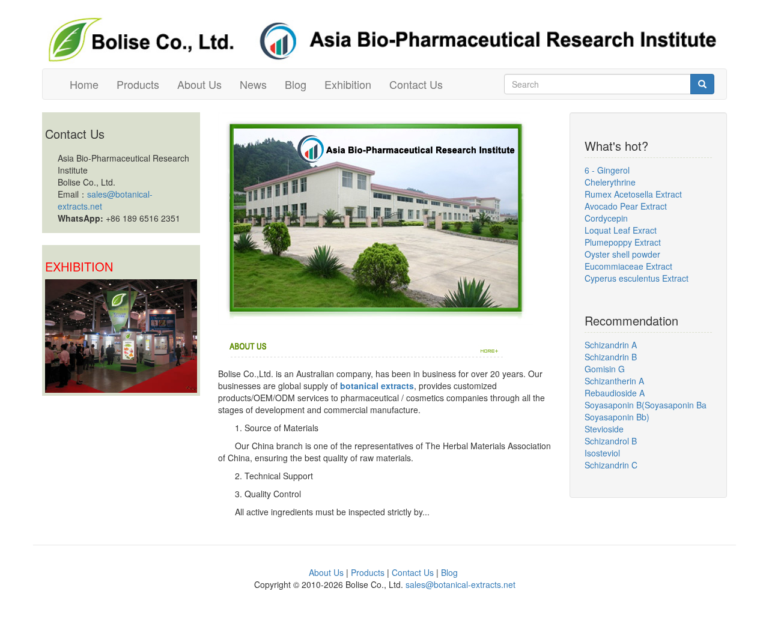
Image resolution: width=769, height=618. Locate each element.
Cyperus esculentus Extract (636, 278)
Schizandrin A (611, 345)
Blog (295, 84)
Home (84, 84)
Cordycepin (606, 218)
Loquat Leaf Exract (621, 230)
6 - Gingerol (607, 170)
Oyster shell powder (622, 254)
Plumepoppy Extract (623, 242)
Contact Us (416, 84)
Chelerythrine (610, 182)
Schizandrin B (611, 357)
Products (138, 84)
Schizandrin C (611, 465)
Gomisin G (605, 369)
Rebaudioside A (615, 393)
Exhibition (347, 84)
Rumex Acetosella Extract (633, 194)
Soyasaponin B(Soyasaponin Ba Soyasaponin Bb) (646, 411)
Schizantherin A (614, 381)
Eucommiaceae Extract (628, 266)
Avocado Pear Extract (626, 206)
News (253, 84)
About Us (199, 84)
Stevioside (604, 429)
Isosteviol (602, 453)
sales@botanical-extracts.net (460, 584)
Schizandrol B (611, 441)
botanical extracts (377, 386)
